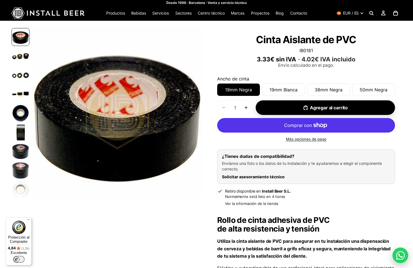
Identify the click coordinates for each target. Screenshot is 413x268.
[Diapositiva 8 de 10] (20, 170)
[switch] (18, 259)
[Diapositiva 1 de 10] (20, 37)
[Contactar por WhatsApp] (400, 255)
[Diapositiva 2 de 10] (20, 56)
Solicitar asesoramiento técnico (253, 176)
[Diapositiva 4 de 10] (20, 94)
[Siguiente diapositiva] (196, 113)
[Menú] (28, 221)
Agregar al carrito (329, 107)
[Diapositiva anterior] (38, 113)
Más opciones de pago (306, 139)
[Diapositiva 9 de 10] (20, 189)
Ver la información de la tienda (251, 203)
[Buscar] (371, 13)
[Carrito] (395, 13)
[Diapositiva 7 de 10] (20, 151)
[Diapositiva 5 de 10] (20, 113)
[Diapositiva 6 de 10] (20, 132)
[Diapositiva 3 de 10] (20, 75)
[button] (117, 113)
